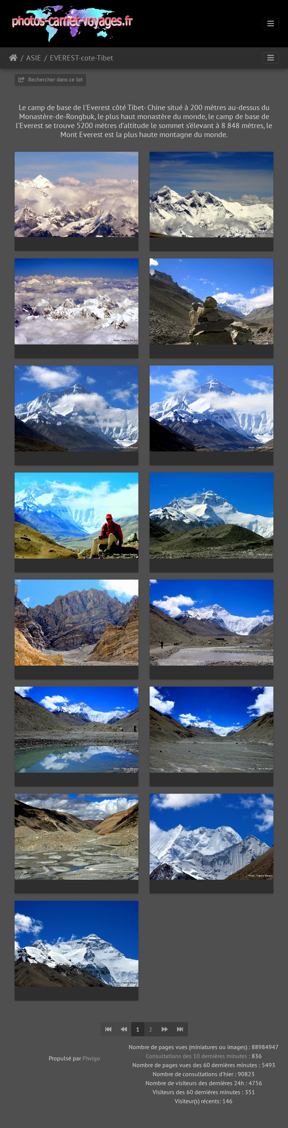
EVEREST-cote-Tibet (81, 58)
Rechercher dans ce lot (54, 79)
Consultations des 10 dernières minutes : (199, 1056)
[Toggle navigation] (270, 23)
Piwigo (91, 1058)
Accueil (13, 57)
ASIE (33, 58)
